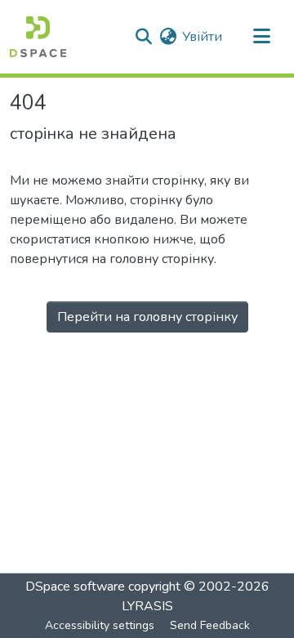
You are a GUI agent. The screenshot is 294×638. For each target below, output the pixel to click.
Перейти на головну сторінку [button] (147, 317)
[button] (38, 36)
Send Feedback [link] (210, 625)
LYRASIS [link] (147, 606)
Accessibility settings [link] (99, 625)
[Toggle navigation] (261, 36)
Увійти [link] (202, 37)
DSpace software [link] (75, 587)
